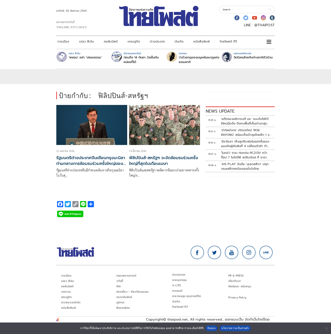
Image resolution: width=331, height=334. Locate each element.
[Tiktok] (272, 17)
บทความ (66, 292)
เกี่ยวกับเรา (234, 281)
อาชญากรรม (179, 280)
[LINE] (266, 252)
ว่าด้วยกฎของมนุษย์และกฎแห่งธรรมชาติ (199, 59)
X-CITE (176, 285)
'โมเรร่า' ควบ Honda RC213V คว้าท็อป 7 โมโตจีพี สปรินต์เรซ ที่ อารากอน (244, 155)
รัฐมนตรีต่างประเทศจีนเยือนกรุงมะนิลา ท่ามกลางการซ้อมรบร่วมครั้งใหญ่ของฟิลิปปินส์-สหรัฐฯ (90, 164)
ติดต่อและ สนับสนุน (239, 286)
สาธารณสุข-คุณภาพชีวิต (186, 296)
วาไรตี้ (119, 281)
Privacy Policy (237, 298)
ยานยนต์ (177, 291)
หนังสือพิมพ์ (201, 41)
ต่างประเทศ (157, 41)
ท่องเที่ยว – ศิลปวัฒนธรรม (132, 292)
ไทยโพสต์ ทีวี (228, 41)
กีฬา (118, 286)
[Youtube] (254, 17)
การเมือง (63, 41)
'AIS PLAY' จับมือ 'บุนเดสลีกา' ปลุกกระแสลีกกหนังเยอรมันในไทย (245, 166)
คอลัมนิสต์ (111, 41)
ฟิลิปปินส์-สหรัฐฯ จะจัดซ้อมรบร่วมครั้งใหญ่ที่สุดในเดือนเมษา (163, 161)
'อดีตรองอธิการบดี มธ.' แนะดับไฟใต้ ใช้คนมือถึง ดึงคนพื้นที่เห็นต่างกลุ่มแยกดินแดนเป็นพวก (245, 121)
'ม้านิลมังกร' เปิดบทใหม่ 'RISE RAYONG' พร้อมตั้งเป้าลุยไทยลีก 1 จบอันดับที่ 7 (246, 132)
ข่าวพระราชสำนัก (70, 302)
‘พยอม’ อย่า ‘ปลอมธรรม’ (85, 57)
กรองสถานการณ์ (126, 276)
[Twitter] (245, 17)
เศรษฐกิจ (134, 41)
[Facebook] (237, 17)
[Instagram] (263, 17)
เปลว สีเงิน (86, 41)
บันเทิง (179, 41)
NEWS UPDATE (220, 111)
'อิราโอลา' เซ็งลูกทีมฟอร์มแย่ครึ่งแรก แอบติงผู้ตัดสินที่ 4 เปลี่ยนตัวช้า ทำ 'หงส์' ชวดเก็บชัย (245, 143)
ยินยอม (211, 328)
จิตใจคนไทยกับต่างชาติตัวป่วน (253, 57)
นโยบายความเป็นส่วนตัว (235, 328)
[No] (326, 328)
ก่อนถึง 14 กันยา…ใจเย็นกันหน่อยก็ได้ (141, 59)
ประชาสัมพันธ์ (124, 297)
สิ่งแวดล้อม (123, 308)
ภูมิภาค (120, 302)
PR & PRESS (236, 276)
